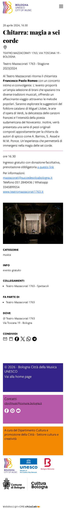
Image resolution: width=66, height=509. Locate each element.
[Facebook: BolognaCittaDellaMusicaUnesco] (6, 411)
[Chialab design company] (21, 504)
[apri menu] (61, 6)
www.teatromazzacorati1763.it (23, 191)
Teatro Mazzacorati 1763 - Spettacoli (27, 286)
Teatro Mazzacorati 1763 (20, 302)
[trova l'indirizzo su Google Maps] (5, 47)
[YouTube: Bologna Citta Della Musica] (18, 411)
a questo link (45, 167)
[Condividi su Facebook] (17, 339)
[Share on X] (23, 339)
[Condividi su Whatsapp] (28, 339)
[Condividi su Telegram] (34, 339)
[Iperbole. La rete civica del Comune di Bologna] (15, 484)
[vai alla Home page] (17, 8)
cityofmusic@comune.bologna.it (23, 403)
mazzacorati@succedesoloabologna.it (27, 177)
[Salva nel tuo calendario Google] (11, 339)
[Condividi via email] (5, 339)
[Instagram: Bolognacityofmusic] (12, 411)
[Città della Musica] (39, 483)
